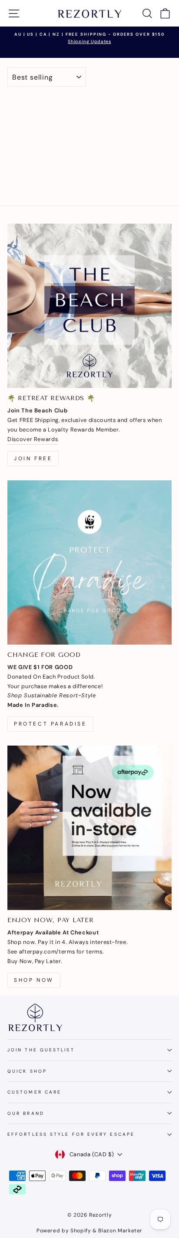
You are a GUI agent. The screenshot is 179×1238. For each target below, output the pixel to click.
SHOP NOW (34, 980)
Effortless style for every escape (71, 1134)
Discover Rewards (32, 439)
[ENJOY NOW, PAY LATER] (89, 828)
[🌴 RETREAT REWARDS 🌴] (89, 306)
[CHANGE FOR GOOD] (89, 562)
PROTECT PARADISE (50, 723)
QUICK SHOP (27, 1071)
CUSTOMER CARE (34, 1092)
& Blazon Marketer (117, 1230)
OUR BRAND (25, 1113)
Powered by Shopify (63, 1230)
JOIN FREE (33, 458)
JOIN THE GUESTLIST (41, 1050)
